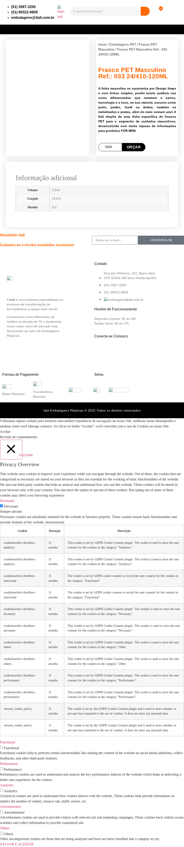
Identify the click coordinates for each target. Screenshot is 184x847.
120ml (56, 190)
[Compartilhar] (159, 5)
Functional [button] (7, 742)
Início (102, 44)
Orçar (134, 147)
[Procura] (145, 11)
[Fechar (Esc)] (169, 5)
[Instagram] (114, 349)
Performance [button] (9, 764)
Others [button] (4, 828)
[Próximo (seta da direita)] (176, 423)
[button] (92, 28)
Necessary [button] (7, 501)
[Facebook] (99, 349)
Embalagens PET (123, 44)
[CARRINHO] (157, 12)
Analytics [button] (6, 785)
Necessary (11, 506)
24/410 (56, 198)
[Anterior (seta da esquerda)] (8, 423)
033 (54, 207)
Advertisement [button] (10, 807)
